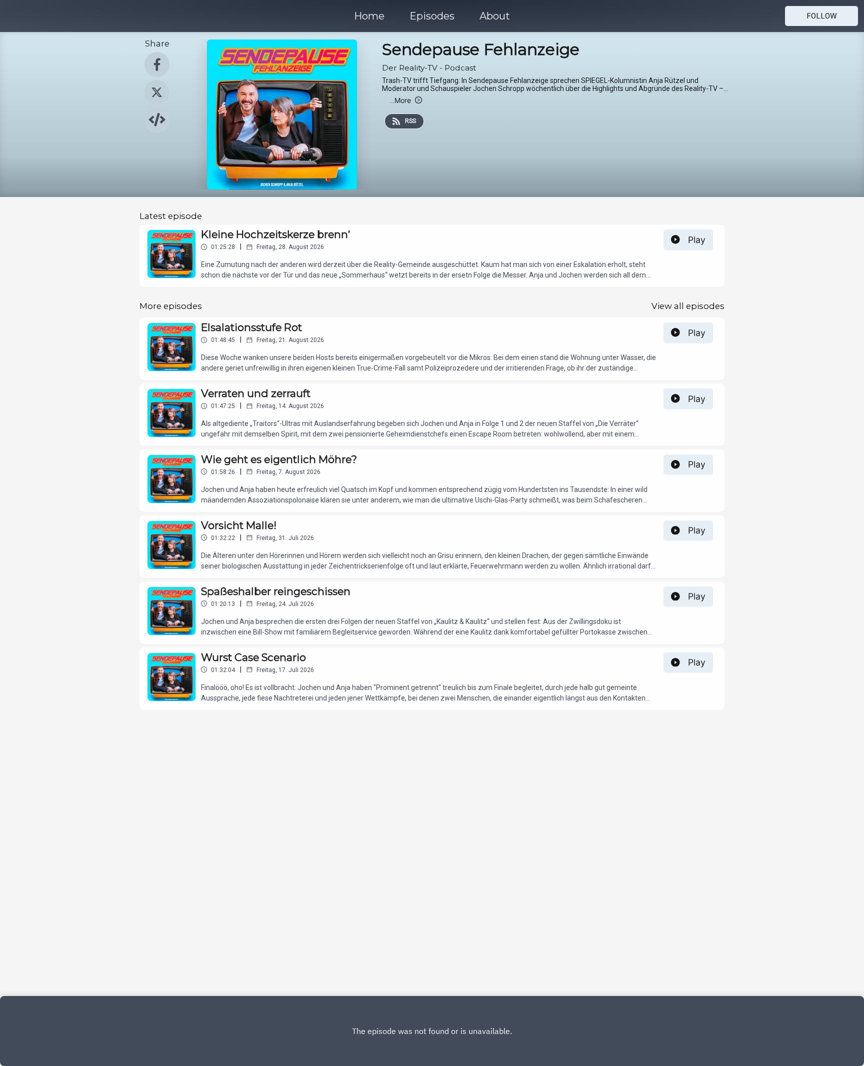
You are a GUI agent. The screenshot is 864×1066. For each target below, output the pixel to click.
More (400, 100)
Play (697, 239)
